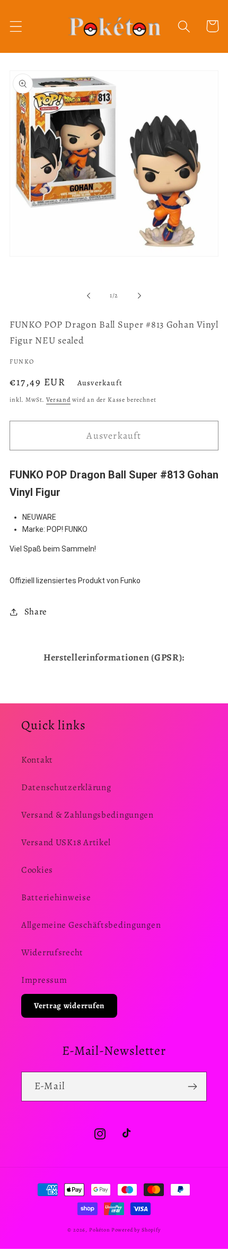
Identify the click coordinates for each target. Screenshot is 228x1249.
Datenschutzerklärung (66, 787)
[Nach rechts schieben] (139, 295)
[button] (16, 26)
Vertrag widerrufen (69, 1005)
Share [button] (35, 611)
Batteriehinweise (56, 897)
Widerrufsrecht (52, 952)
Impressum (44, 980)
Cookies (37, 870)
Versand (58, 399)
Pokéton (99, 1229)
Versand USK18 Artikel (66, 842)
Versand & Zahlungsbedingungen (87, 815)
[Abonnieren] (192, 1086)
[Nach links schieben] (88, 295)
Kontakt (37, 760)
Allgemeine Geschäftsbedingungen (91, 925)
